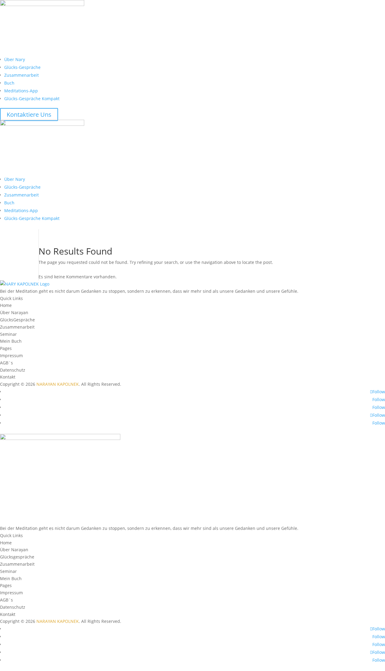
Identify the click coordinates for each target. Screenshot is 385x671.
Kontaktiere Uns (29, 114)
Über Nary (14, 59)
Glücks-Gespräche (22, 67)
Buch (9, 83)
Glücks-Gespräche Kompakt (32, 98)
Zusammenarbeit (21, 75)
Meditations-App (21, 91)
